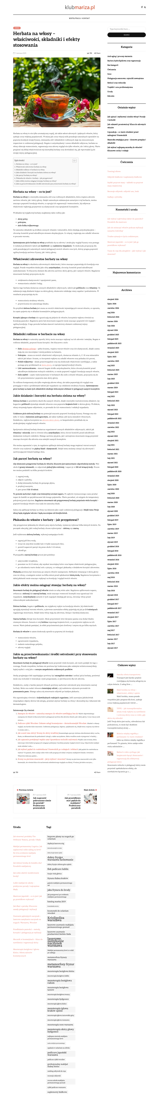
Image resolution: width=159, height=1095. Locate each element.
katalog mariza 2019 (56, 901)
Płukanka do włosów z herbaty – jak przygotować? (34, 178)
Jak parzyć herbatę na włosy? (26, 175)
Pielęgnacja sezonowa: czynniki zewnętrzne (125, 78)
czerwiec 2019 (113, 529)
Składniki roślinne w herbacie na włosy (30, 170)
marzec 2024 (112, 387)
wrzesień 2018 (113, 560)
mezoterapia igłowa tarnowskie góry (60, 1015)
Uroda (17, 28)
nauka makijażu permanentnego (56, 1043)
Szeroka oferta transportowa (128, 674)
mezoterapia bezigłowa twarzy (58, 994)
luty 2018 (111, 590)
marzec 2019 (112, 533)
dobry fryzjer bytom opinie (54, 853)
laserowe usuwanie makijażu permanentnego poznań (60, 926)
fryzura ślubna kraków (57, 878)
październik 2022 (114, 418)
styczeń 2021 (112, 462)
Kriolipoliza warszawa (55, 919)
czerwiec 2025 (113, 361)
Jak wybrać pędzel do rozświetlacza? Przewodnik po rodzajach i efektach (48, 749)
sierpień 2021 (112, 440)
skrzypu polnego (29, 349)
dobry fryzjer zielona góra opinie (59, 864)
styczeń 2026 (112, 330)
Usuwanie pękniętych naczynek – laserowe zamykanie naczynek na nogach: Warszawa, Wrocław (27, 919)
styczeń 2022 (112, 436)
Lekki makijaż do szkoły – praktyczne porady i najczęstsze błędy (26, 886)
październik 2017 (114, 608)
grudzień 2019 (113, 515)
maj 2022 (111, 432)
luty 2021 (111, 458)
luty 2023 (111, 405)
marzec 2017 (112, 639)
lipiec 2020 (111, 485)
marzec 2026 (112, 321)
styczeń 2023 (112, 409)
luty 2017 (111, 643)
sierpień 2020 (112, 480)
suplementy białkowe (57, 1092)
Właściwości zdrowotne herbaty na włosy (31, 167)
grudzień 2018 (113, 546)
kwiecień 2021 (113, 449)
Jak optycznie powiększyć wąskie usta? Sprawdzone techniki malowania (48, 739)
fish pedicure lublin (57, 869)
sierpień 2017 (112, 617)
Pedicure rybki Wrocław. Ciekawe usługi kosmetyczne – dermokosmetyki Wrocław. (52, 723)
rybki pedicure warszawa (56, 1087)
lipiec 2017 (111, 621)
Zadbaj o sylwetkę (114, 197)
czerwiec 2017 (113, 626)
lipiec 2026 (111, 304)
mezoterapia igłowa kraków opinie (57, 1009)
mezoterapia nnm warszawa (60, 1024)
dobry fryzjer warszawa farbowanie (60, 858)
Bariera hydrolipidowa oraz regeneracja (124, 61)
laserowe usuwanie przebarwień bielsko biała (59, 933)
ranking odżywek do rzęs (56, 1071)
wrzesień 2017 (113, 612)
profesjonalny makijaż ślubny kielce (57, 1065)
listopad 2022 (112, 414)
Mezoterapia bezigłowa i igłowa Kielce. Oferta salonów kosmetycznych (26, 952)
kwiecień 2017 (113, 635)
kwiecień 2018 (113, 582)
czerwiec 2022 (113, 427)
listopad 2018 (112, 551)
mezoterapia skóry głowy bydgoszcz (60, 1030)
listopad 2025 (112, 339)
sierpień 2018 (112, 564)
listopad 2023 (112, 392)
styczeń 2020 (112, 511)
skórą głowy (47, 365)
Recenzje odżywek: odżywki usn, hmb (123, 191)
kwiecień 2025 (113, 370)
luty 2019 (111, 537)
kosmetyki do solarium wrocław (58, 912)
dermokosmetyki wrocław (54, 848)
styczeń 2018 (112, 595)
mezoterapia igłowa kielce (56, 1004)
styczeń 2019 (112, 542)
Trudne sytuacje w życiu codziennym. (123, 236)
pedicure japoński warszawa (56, 1053)
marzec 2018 (112, 586)
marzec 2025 (112, 374)
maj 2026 (111, 312)
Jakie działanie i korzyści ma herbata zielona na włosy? (36, 173)
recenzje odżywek (54, 1076)
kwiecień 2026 (113, 317)
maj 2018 (111, 577)
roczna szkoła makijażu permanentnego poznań (56, 1081)
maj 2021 (111, 445)
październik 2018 (114, 555)
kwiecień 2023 (113, 401)
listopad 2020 (112, 467)
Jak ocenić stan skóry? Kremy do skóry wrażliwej (38, 733)
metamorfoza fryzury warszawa (57, 958)
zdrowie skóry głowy (50, 420)
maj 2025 (111, 365)
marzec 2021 (112, 454)
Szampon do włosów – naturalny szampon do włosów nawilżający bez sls (48, 713)
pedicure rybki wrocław (56, 1060)
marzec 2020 (112, 502)
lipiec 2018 (111, 568)
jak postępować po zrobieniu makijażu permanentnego (57, 896)
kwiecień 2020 (113, 498)
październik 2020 (114, 471)
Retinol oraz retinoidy (116, 83)
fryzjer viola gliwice (54, 874)
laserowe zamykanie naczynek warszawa (55, 942)
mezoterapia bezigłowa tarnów (57, 988)
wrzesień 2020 (113, 476)
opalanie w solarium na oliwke (58, 1048)
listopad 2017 (112, 604)
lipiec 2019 (111, 524)
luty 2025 (111, 379)
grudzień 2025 (113, 334)
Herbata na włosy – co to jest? (26, 164)
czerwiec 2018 (113, 573)
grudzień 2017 (113, 599)
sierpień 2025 (112, 352)
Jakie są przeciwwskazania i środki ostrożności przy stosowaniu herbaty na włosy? (46, 184)
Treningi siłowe (114, 171)
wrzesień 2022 (113, 423)
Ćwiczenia (111, 69)
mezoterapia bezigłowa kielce (60, 971)
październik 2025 (114, 343)
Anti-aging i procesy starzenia (119, 56)
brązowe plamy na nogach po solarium (60, 837)
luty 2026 (111, 326)
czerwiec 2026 (113, 308)
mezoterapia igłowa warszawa (58, 1020)
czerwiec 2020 (113, 489)
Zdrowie (110, 96)
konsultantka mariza (53, 906)
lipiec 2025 (111, 357)
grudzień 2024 (113, 383)
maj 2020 (111, 493)
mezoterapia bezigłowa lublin (58, 976)
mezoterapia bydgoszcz (58, 999)
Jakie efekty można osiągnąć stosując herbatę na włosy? (36, 181)
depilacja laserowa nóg (55, 844)
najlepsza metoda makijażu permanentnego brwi (57, 1037)
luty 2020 (111, 507)
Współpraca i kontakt (79, 18)
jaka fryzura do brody (58, 890)
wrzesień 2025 (113, 348)
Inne (109, 74)
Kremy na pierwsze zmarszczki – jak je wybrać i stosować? (42, 759)
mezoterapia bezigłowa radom (59, 981)
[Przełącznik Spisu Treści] (73, 161)
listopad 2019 (112, 520)
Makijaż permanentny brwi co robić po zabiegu (60, 951)
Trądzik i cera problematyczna (120, 87)
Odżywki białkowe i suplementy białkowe (124, 177)
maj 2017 (111, 630)
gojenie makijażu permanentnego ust (59, 884)
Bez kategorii (112, 65)
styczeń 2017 (112, 648)
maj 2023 (111, 396)
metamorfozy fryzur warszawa (60, 965)
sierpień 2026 (112, 299)
